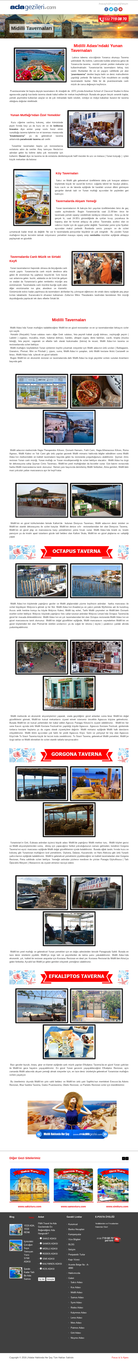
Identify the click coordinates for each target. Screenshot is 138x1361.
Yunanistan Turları (57, 22)
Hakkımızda (74, 1273)
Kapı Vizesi (74, 1259)
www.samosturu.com (73, 1206)
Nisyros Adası (77, 1338)
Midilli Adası (76, 1292)
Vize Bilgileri (74, 1239)
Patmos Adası (77, 1328)
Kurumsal (114, 4)
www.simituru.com (117, 1206)
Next (127, 1158)
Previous (123, 1158)
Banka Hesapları (76, 1229)
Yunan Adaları (35, 22)
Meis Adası (76, 1322)
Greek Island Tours (80, 22)
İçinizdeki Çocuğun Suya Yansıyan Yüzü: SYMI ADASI (28, 1251)
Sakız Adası (76, 1282)
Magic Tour (17, 22)
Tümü (31, 1217)
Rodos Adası (76, 1307)
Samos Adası (77, 1297)
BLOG (71, 1244)
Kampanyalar (74, 1234)
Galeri (71, 1278)
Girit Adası (75, 1333)
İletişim (124, 4)
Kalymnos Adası (78, 1312)
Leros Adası (76, 1317)
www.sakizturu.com (29, 1206)
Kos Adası (75, 1287)
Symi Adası (76, 1302)
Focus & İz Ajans (120, 1357)
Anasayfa (103, 4)
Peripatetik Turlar (76, 1254)
